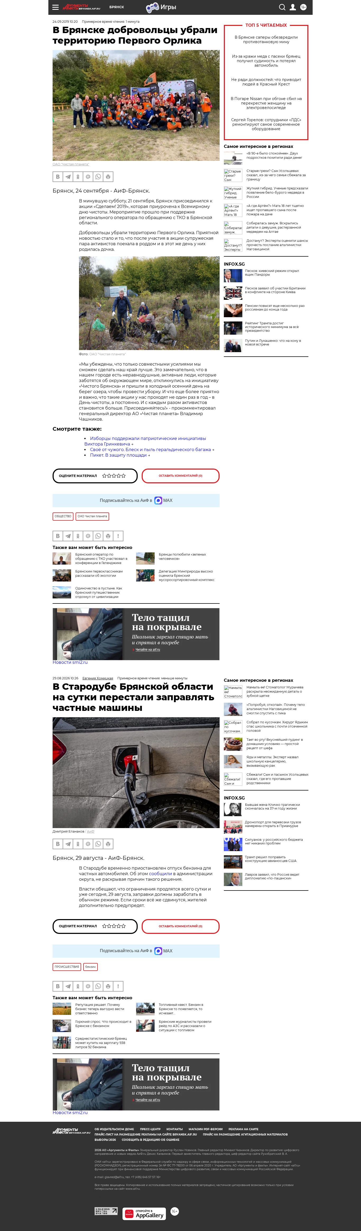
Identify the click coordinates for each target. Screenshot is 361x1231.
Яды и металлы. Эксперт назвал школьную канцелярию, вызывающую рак (273, 761)
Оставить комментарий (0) (180, 476)
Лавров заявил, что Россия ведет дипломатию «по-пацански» (272, 876)
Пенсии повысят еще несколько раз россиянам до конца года (274, 307)
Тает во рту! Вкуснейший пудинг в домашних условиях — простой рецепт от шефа (275, 744)
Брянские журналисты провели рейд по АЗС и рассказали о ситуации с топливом (185, 1026)
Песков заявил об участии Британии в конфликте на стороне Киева (275, 290)
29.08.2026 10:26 (65, 678)
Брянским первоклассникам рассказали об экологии (99, 573)
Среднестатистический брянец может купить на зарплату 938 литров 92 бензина (101, 1043)
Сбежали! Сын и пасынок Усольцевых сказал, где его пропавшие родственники (277, 779)
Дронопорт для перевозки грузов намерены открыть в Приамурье (273, 824)
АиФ (90, 831)
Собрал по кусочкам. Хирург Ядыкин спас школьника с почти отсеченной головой (277, 726)
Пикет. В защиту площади (118, 455)
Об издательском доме (114, 1129)
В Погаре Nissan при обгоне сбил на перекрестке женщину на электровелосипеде (266, 103)
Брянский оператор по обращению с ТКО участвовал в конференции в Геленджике (101, 558)
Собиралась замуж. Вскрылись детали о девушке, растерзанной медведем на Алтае (274, 227)
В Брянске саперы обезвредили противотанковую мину (266, 39)
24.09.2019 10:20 (65, 22)
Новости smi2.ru (70, 662)
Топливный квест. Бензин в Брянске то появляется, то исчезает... (181, 1009)
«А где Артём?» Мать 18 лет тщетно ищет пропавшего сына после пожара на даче (275, 210)
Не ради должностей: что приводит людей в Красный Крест (266, 82)
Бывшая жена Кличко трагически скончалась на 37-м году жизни (272, 806)
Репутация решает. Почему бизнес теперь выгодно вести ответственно (99, 1009)
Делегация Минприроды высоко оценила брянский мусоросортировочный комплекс (187, 575)
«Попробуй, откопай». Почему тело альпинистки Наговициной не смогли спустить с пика (276, 709)
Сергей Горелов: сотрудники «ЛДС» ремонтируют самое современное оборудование (266, 124)
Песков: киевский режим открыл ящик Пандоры (272, 272)
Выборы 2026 (105, 1140)
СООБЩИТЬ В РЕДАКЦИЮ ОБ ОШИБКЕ (150, 1140)
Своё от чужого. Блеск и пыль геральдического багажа (150, 449)
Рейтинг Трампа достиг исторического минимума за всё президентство (272, 327)
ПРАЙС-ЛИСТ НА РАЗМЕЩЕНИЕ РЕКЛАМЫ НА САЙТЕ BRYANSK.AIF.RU (146, 1134)
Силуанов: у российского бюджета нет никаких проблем (274, 841)
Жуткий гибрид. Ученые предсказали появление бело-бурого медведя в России (277, 192)
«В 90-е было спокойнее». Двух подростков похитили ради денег (274, 155)
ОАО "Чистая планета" (71, 164)
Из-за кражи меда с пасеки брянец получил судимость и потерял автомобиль (266, 61)
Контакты (174, 1129)
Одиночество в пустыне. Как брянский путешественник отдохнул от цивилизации (98, 592)
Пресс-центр (150, 1129)
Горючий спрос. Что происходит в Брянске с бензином (103, 1024)
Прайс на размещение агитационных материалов (245, 1134)
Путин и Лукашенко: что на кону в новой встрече (273, 342)
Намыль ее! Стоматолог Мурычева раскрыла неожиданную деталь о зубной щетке (275, 691)
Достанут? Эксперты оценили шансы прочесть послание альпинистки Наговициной (277, 245)
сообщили (161, 873)
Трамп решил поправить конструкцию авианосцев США (271, 859)
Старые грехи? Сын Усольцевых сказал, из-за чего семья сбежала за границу (276, 175)
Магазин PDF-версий (206, 1129)
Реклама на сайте (243, 1129)
